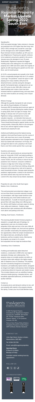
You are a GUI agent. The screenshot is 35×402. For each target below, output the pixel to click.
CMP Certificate (10, 326)
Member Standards (21, 326)
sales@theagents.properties (20, 345)
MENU (31, 2)
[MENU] (27, 2)
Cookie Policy (24, 325)
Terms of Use (10, 323)
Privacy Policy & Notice (21, 323)
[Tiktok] (18, 368)
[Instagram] (14, 368)
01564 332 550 (13, 342)
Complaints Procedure (12, 325)
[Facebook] (8, 368)
